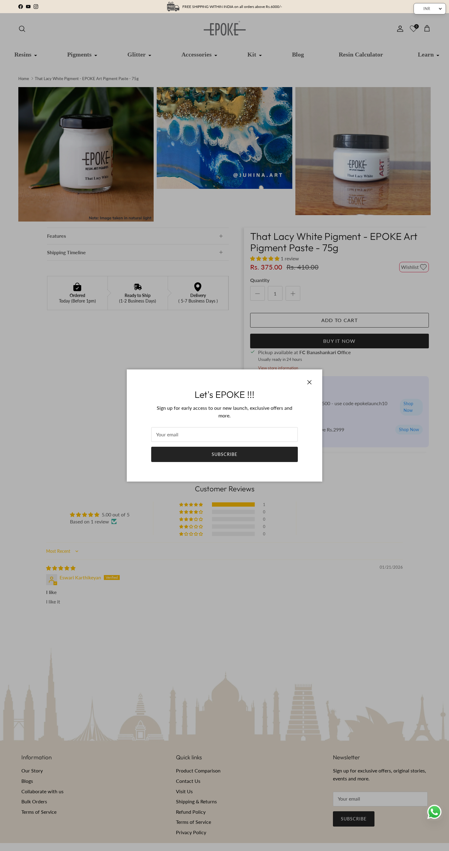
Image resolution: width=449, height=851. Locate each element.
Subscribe (224, 454)
